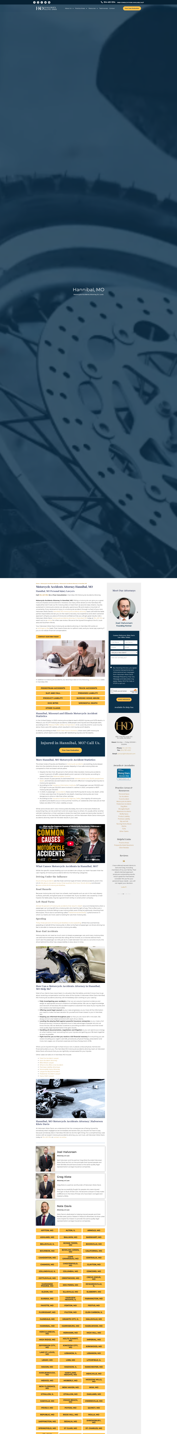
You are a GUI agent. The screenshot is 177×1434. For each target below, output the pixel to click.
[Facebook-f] (34, 2)
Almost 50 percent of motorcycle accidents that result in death (59, 906)
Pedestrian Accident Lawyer (50, 1074)
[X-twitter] (42, 2)
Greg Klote (64, 1176)
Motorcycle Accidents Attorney (50, 583)
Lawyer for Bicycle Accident (50, 1071)
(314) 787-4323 (125, 750)
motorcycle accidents (75, 764)
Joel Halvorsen (66, 1151)
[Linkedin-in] (45, 2)
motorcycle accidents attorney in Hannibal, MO (69, 618)
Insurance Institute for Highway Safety (66, 798)
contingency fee (43, 628)
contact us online (59, 1137)
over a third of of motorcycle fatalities (51, 885)
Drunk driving (86, 883)
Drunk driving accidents (45, 881)
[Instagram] (38, 2)
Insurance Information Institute (64, 785)
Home (38, 583)
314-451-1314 (43, 595)
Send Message (124, 699)
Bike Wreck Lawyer (47, 1063)
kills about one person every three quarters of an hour (60, 883)
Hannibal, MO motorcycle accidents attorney (69, 611)
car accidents (60, 792)
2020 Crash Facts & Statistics (67, 731)
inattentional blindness (77, 912)
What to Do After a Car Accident (51, 1065)
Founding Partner (124, 626)
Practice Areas (80, 8)
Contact (112, 8)
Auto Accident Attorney (48, 1060)
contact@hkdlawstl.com (126, 754)
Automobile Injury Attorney (50, 1069)
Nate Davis (64, 1206)
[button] (110, 612)
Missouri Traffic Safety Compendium (62, 725)
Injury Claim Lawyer (47, 1076)
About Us (68, 8)
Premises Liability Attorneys (50, 1067)
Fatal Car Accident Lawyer (49, 1058)
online (49, 620)
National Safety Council (61, 776)
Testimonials (103, 8)
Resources (92, 8)
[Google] (49, 2)
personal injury (94, 680)
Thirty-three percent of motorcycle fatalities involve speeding (58, 923)
